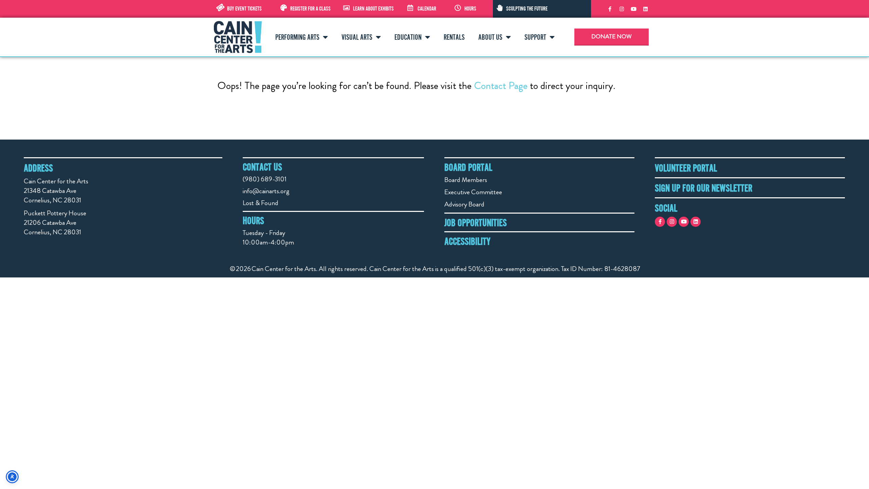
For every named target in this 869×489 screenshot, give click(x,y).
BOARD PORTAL (468, 167)
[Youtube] (633, 9)
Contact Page (501, 85)
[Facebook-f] (610, 9)
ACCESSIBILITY (467, 241)
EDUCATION (408, 37)
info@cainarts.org (266, 191)
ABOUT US (490, 37)
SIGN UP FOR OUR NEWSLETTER (703, 188)
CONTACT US (262, 167)
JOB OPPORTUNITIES (475, 222)
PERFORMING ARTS (297, 37)
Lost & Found (260, 203)
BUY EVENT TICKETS (244, 8)
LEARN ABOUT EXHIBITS (373, 8)
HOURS (470, 8)
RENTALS (454, 37)
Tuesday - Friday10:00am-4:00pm (268, 237)
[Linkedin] (645, 9)
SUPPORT (535, 37)
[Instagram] (621, 9)
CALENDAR (427, 8)
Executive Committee (473, 192)
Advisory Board (464, 204)
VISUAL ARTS (356, 37)
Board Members (465, 180)
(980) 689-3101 (264, 179)
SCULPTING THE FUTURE (527, 8)
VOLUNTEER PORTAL (686, 168)
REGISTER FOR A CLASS (310, 8)
